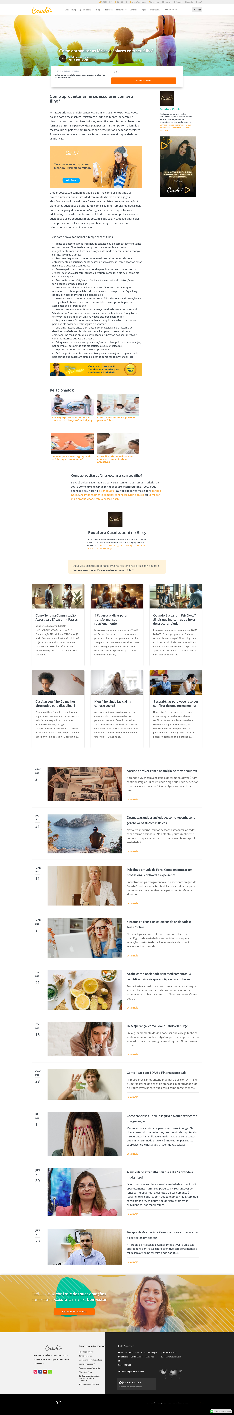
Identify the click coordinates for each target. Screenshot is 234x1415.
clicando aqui (107, 490)
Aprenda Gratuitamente (89, 1368)
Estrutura (109, 10)
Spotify (199, 2)
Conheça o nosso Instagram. (172, 125)
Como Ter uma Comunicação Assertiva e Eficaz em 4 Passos (58, 625)
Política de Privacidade (197, 1403)
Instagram (167, 2)
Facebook (178, 2)
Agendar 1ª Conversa (74, 1311)
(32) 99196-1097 (106, 2)
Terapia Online (85, 1356)
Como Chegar (155, 2)
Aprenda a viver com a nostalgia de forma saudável (163, 771)
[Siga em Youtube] (45, 1372)
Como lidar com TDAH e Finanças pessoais (156, 1073)
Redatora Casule (170, 109)
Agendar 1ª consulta (151, 10)
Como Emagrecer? (87, 1364)
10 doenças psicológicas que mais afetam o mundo (89, 1378)
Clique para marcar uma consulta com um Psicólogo (175, 127)
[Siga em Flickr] (50, 1372)
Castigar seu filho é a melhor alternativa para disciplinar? (58, 709)
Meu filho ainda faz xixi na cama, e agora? (117, 709)
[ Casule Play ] (69, 10)
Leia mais (132, 799)
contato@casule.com (138, 2)
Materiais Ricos (85, 1372)
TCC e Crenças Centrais (89, 1384)
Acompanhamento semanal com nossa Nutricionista (112, 494)
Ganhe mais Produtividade (90, 1360)
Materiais (120, 10)
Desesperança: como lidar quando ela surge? (158, 1026)
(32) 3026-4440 (121, 2)
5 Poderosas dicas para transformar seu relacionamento (117, 625)
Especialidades (84, 10)
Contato (133, 10)
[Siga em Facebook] (40, 1372)
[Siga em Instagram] (35, 1372)
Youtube (190, 2)
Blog (98, 10)
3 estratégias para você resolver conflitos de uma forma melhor (176, 709)
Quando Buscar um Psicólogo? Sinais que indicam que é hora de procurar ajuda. (176, 625)
